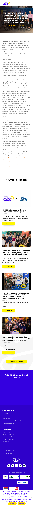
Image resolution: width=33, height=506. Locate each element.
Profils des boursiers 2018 (10, 164)
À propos (5, 413)
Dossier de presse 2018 (9, 166)
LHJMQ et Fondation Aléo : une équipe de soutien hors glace (14, 211)
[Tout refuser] (31, 498)
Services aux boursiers (9, 439)
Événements (6, 432)
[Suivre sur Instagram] (16, 465)
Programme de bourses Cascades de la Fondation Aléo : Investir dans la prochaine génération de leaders (16, 252)
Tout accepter (12, 503)
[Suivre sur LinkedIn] (12, 465)
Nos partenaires (7, 418)
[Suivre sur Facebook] (8, 465)
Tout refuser (22, 503)
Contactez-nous (7, 453)
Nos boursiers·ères (8, 423)
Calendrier (5, 441)
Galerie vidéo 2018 (8, 162)
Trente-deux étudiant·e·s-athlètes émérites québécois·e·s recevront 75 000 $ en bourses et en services (16, 338)
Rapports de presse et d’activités (12, 420)
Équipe (4, 416)
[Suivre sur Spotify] (24, 465)
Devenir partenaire (8, 450)
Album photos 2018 (8, 160)
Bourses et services (8, 434)
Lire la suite (9, 223)
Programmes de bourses (10, 437)
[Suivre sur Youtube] (20, 465)
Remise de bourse (18, 25)
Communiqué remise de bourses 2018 (14, 158)
